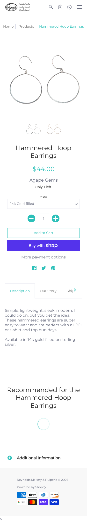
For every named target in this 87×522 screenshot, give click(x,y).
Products (26, 26)
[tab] (20, 290)
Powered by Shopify (31, 487)
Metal (43, 196)
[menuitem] (51, 7)
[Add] (55, 218)
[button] (51, 7)
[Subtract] (31, 218)
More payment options (43, 257)
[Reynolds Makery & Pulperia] (18, 7)
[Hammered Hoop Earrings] (33, 129)
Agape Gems (43, 180)
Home (8, 26)
